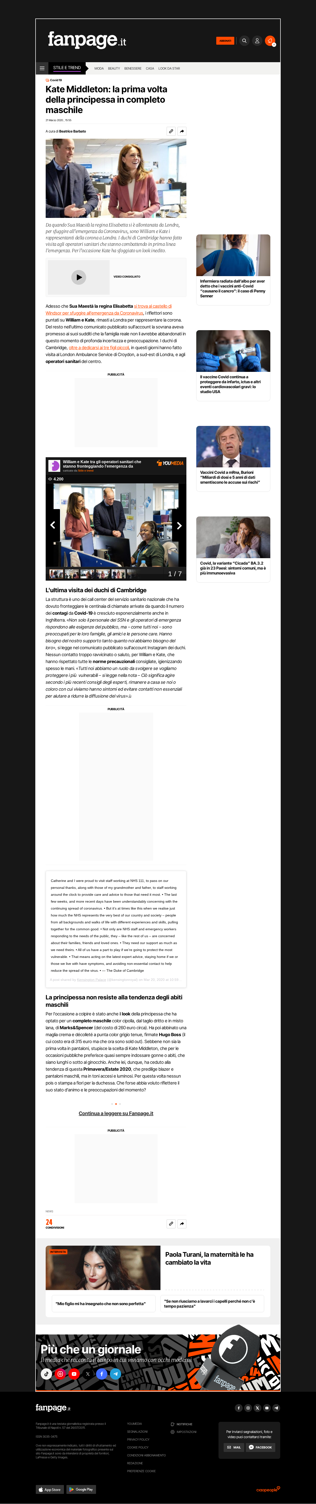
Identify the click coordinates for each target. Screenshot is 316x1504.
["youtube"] (74, 1374)
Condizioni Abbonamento (146, 1455)
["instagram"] (60, 1374)
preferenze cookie (141, 1471)
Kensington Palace (91, 980)
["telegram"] (115, 1374)
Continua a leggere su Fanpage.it (116, 1113)
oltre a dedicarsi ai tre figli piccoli (99, 347)
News (49, 1211)
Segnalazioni (137, 1431)
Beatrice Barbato (72, 131)
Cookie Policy (137, 1447)
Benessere (132, 68)
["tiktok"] (46, 1374)
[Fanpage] (53, 1408)
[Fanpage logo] (81, 40)
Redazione (135, 1463)
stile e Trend (67, 67)
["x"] (88, 1374)
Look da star (169, 68)
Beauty (114, 68)
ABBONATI (225, 40)
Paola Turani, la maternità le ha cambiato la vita (209, 1258)
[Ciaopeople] (268, 1491)
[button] (182, 131)
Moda (99, 68)
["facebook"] (101, 1374)
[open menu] (42, 68)
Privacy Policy (138, 1439)
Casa (150, 68)
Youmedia (134, 1424)
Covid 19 (56, 80)
